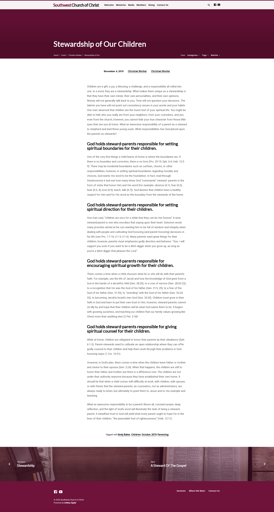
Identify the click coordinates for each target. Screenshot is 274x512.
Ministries (121, 5)
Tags (204, 55)
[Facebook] (215, 5)
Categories (192, 55)
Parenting (163, 434)
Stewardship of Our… (92, 55)
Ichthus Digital (70, 503)
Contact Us (162, 5)
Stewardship (26, 465)
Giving (151, 5)
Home (56, 55)
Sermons (181, 490)
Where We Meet (197, 490)
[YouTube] (218, 5)
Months (214, 55)
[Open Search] (208, 5)
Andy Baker (124, 434)
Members (141, 5)
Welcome (109, 5)
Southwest (76, 5)
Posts (63, 55)
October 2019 (149, 434)
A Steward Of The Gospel (168, 465)
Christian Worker (74, 55)
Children (136, 434)
